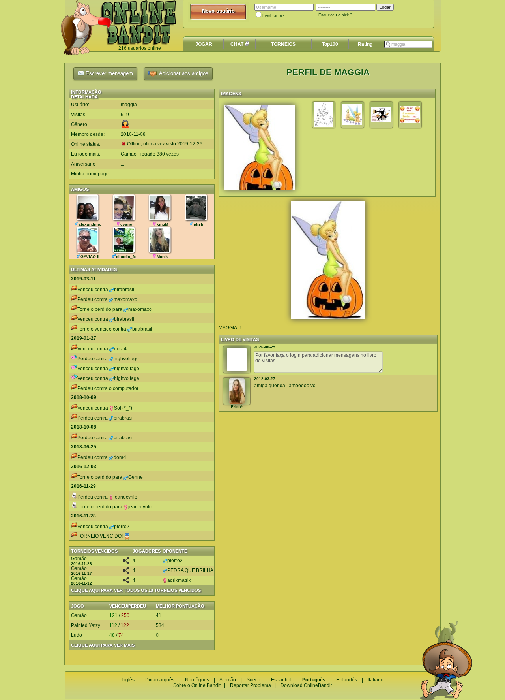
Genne (135, 477)
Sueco (253, 680)
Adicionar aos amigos (182, 73)
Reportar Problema (250, 685)
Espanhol (281, 680)
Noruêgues (197, 680)
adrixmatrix (179, 580)
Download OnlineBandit (306, 685)
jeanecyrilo (125, 497)
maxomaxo (125, 299)
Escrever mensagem (108, 73)
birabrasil (124, 289)
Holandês (346, 680)
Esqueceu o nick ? (335, 15)
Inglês (128, 680)
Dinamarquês (159, 680)
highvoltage (126, 358)
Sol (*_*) (123, 408)
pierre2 (121, 526)
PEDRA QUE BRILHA (190, 570)
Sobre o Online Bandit (197, 685)
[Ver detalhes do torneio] (126, 562)
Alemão (227, 680)
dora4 (120, 349)
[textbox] (408, 44)
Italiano (375, 680)
